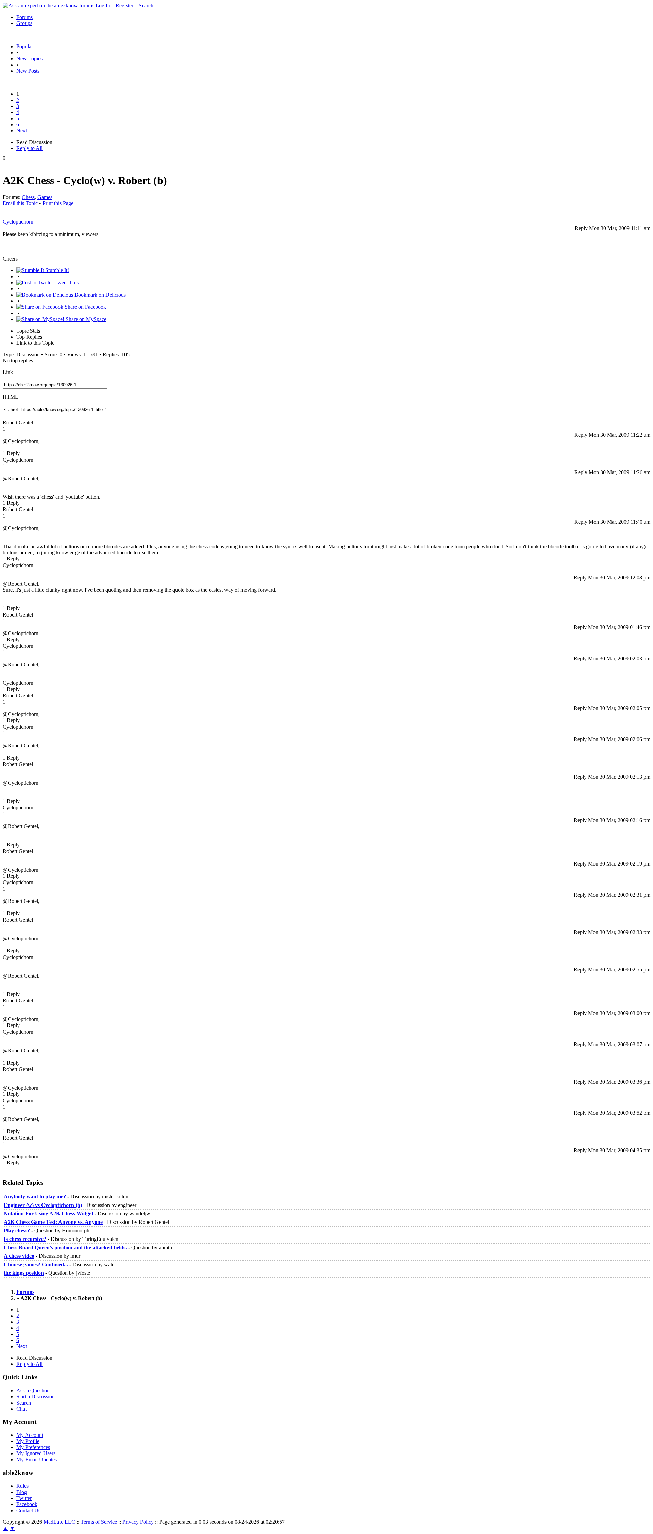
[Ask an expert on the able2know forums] (48, 5)
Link (8, 372)
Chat (21, 1409)
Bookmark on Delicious (99, 295)
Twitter (24, 1498)
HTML (10, 397)
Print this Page (58, 203)
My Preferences (33, 1447)
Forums (24, 17)
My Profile (27, 1441)
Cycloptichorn (18, 222)
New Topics (29, 58)
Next (21, 130)
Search (146, 5)
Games (44, 197)
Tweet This (66, 282)
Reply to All (29, 148)
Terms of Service (99, 1522)
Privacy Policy (138, 1522)
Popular (24, 46)
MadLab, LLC (59, 1522)
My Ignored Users (35, 1453)
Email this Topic (20, 203)
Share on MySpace (85, 319)
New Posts (27, 71)
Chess (28, 197)
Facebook (26, 1504)
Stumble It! (56, 270)
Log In (103, 5)
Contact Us (28, 1510)
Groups (24, 23)
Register (124, 5)
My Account (29, 1435)
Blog (21, 1492)
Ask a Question (33, 1390)
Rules (22, 1486)
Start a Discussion (35, 1396)
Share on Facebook (84, 307)
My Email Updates (36, 1459)
